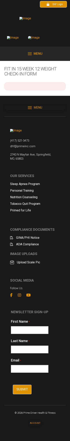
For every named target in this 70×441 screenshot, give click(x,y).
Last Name (20, 341)
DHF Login (57, 4)
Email (16, 360)
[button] (35, 53)
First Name (20, 321)
